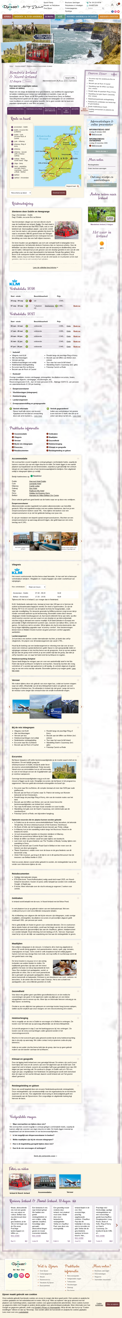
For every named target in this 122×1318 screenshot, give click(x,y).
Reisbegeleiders (93, 165)
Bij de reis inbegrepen (23, 444)
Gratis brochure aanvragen (97, 168)
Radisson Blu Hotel (36, 491)
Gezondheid (54, 441)
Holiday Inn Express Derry (39, 493)
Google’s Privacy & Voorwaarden (47, 1307)
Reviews (75, 109)
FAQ (59, 109)
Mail (18, 1270)
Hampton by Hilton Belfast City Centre (44, 495)
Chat (22, 1270)
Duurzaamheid (45, 1286)
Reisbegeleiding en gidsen (60, 451)
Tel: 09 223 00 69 (95, 2)
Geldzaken (53, 434)
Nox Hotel (33, 488)
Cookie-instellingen (99, 1304)
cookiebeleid (23, 1312)
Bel (14, 1270)
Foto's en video (66, 110)
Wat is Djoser (47, 1266)
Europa (49, 17)
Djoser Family (48, 2)
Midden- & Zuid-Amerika (28, 17)
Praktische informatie (50, 110)
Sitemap (70, 1287)
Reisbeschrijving (16, 109)
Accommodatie (20, 434)
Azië (60, 17)
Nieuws (42, 1277)
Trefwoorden (71, 1282)
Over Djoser (48, 8)
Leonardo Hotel (35, 484)
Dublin (38, 224)
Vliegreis (18, 437)
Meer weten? (101, 1266)
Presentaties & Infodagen (74, 5)
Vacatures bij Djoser (47, 1283)
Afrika (7, 17)
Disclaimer (70, 1290)
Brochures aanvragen (72, 2)
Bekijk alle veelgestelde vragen (44, 1156)
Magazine (98, 1277)
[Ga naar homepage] (23, 7)
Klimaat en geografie (57, 447)
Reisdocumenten (21, 451)
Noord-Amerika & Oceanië (82, 17)
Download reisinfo (59, 193)
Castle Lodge (34, 486)
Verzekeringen (72, 1285)
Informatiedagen (100, 1274)
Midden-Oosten (109, 17)
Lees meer (38, 416)
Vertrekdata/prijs (34, 109)
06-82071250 (93, 5)
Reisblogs (68, 11)
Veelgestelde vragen (74, 1279)
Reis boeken (84, 110)
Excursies (18, 447)
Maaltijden (53, 437)
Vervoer (17, 441)
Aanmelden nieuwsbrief (103, 1280)
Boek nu (77, 306)
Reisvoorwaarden (73, 1276)
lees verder (15, 1236)
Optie (69, 326)
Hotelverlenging (55, 444)
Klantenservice (45, 1280)
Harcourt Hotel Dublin (37, 481)
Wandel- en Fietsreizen (52, 5)
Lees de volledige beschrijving (44, 268)
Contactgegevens (71, 8)
